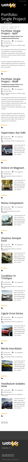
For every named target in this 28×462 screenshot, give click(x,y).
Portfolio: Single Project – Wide (11, 80)
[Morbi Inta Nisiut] (7, 365)
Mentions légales (6, 459)
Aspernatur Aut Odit (13, 132)
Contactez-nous (15, 459)
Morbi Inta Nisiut (11, 348)
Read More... (4, 71)
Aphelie (10, 448)
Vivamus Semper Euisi (11, 239)
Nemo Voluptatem (12, 203)
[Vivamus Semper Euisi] (7, 258)
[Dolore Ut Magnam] (7, 185)
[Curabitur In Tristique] (7, 295)
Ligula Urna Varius (12, 313)
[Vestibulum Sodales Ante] (7, 403)
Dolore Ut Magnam (12, 167)
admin (10, 43)
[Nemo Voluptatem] (7, 220)
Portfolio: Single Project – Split (11, 32)
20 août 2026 (6, 41)
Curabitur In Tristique (8, 277)
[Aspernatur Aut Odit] (7, 150)
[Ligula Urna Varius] (7, 330)
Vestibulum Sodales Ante (13, 385)
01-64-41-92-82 (23, 1)
